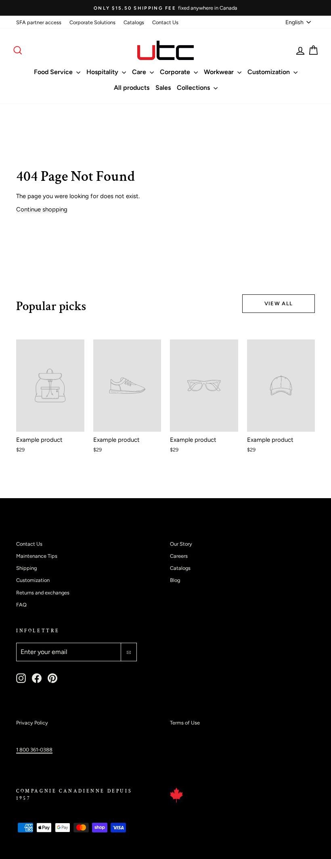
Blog (175, 580)
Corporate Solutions (92, 22)
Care (140, 72)
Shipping (26, 568)
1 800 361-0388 (34, 750)
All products (131, 87)
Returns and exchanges (42, 593)
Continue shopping (41, 209)
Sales (163, 87)
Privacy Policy (32, 723)
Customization (269, 72)
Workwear (219, 72)
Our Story (181, 544)
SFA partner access (38, 22)
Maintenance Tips (36, 556)
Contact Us (165, 22)
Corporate (176, 72)
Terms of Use (185, 723)
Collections (194, 87)
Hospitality (103, 72)
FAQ (21, 605)
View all (278, 303)
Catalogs (134, 22)
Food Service (54, 72)
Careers (179, 556)
